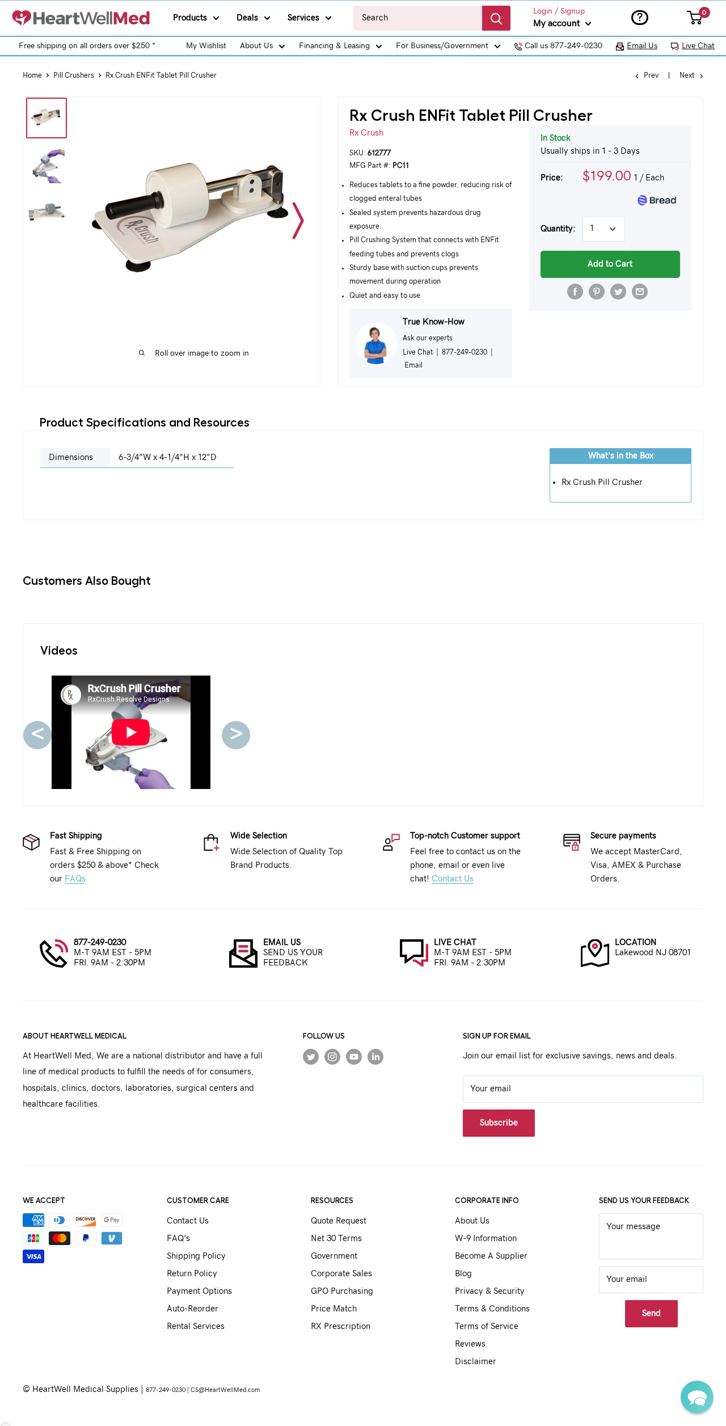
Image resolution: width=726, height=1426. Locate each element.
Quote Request (338, 1221)
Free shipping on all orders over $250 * (87, 46)
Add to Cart (610, 264)
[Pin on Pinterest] (597, 291)
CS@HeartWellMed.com (225, 1390)
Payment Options (199, 1291)
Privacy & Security (490, 1291)
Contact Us (453, 879)
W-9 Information (486, 1238)
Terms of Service (486, 1326)
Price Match (334, 1309)
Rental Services (196, 1326)
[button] (697, 1397)
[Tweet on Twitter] (618, 291)
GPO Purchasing (342, 1291)
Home (32, 75)
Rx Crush (366, 133)
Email (413, 365)
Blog (463, 1273)
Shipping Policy (196, 1256)
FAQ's (178, 1238)
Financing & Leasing (334, 46)
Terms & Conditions (492, 1309)
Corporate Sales (341, 1273)
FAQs (75, 879)
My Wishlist (206, 46)
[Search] (496, 18)
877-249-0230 (100, 942)
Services (303, 18)
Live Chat (698, 46)
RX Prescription (340, 1326)
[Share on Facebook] (575, 291)
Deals (247, 18)
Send (651, 1313)
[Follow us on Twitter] (311, 1056)
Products (190, 18)
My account (558, 23)
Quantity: (558, 229)
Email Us (642, 46)
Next (687, 75)
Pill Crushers (73, 75)
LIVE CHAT (455, 942)
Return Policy (192, 1273)
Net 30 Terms (336, 1238)
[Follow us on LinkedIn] (375, 1056)
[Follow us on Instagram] (332, 1056)
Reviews (470, 1344)
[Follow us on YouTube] (354, 1056)
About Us (256, 46)
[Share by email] (640, 291)
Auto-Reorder (192, 1309)
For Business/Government (442, 46)
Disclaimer (475, 1361)
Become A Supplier (491, 1256)
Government (334, 1256)
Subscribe (499, 1123)
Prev (651, 75)
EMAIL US (282, 942)
